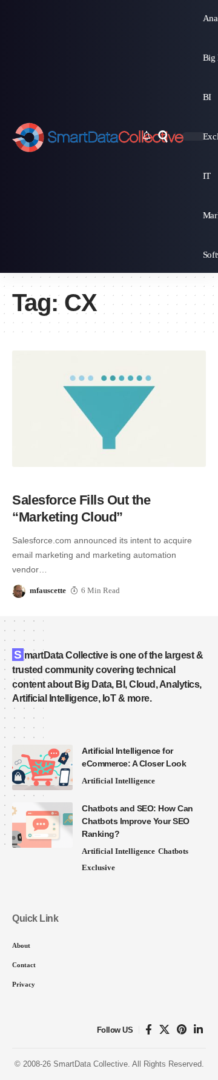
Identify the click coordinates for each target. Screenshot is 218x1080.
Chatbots (173, 851)
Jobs (192, 475)
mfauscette (48, 590)
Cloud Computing (51, 475)
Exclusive (98, 867)
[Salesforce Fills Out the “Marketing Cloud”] (109, 408)
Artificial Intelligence (118, 780)
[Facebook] (148, 1030)
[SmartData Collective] (97, 136)
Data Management (131, 475)
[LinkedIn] (198, 1030)
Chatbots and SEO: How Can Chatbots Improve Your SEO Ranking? (137, 821)
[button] (163, 136)
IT (176, 475)
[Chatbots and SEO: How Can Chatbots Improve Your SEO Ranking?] (42, 825)
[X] (164, 1030)
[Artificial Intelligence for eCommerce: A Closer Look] (42, 767)
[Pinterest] (182, 1030)
